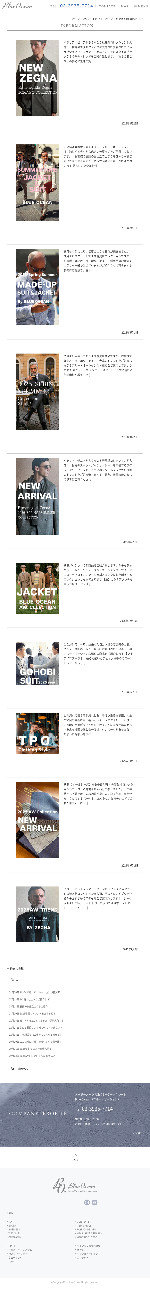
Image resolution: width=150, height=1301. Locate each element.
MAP (125, 6)
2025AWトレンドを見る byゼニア (32, 1055)
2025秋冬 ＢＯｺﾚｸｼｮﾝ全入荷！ (30, 1048)
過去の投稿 (15, 968)
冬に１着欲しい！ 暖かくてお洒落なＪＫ (35, 1027)
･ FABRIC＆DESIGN (85, 1229)
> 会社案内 (80, 1250)
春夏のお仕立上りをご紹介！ (29, 1006)
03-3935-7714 (76, 5)
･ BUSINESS (13, 1229)
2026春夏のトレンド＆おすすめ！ (32, 1013)
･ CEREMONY (14, 1237)
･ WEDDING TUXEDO (86, 1237)
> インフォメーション (86, 1253)
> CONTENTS (82, 1221)
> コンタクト (82, 1257)
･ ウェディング (14, 1257)
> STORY (11, 1225)
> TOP (10, 1221)
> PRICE (11, 1246)
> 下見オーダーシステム (19, 1250)
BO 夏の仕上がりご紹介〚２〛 (30, 999)
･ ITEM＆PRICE (83, 1225)
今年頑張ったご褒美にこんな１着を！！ (35, 1034)
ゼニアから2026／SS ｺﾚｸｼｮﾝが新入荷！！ (36, 1020)
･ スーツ (11, 1261)
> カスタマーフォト (17, 1253)
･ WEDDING (13, 1233)
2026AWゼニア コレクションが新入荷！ (35, 992)
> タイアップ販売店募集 (87, 1246)
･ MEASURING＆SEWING (88, 1233)
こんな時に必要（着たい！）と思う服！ (35, 1041)
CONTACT (107, 6)
